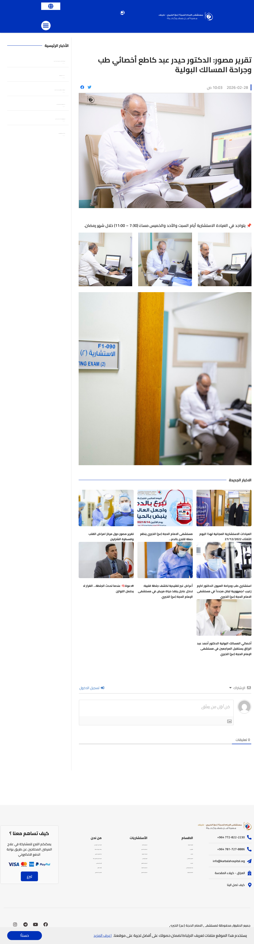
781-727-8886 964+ (231, 849)
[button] (50, 6)
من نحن (96, 838)
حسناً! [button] (24, 935)
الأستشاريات (138, 838)
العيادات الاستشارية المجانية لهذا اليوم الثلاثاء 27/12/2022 (225, 536)
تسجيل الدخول (89, 688)
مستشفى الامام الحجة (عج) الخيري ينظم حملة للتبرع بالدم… (166, 536)
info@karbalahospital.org (229, 861)
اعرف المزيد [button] (103, 935)
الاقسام (187, 838)
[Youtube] (35, 924)
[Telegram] (25, 924)
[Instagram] (15, 924)
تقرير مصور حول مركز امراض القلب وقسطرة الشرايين (111, 536)
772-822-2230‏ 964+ (231, 837)
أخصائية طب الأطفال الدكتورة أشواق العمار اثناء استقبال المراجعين (62, 133)
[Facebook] (45, 924)
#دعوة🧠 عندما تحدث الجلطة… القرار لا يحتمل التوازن (108, 588)
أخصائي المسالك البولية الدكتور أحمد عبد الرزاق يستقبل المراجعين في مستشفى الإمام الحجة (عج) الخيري (224, 648)
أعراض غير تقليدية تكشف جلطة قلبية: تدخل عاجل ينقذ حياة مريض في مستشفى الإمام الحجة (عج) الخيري (165, 591)
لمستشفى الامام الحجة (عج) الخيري (193, 925)
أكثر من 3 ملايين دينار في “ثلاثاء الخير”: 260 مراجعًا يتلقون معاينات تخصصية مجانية (61, 104)
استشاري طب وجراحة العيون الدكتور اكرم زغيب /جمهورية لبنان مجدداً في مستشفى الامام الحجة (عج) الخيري (224, 591)
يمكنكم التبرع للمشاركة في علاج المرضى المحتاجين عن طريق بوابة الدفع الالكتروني (29, 849)
